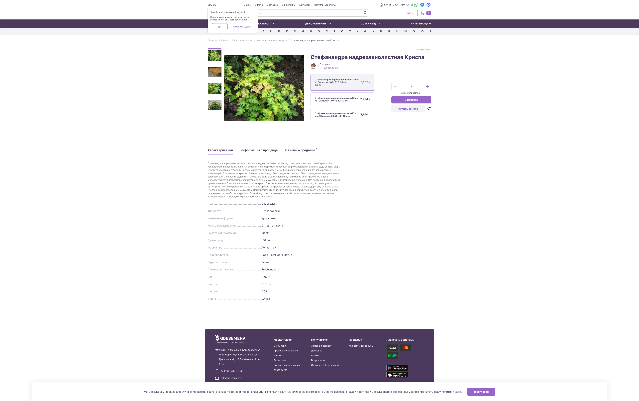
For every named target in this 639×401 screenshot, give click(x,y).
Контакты (304, 4)
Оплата (259, 4)
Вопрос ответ (318, 360)
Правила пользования (286, 350)
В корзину (411, 99)
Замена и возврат (321, 345)
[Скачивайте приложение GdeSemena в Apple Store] (402, 375)
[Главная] (231, 338)
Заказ (247, 4)
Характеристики (220, 150)
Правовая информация (287, 365)
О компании (288, 4)
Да (219, 26)
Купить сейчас (408, 108)
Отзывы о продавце (301, 150)
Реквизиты (280, 360)
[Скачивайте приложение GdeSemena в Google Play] (402, 368)
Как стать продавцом (361, 345)
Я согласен (481, 391)
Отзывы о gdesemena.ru (325, 365)
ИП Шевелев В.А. (329, 67)
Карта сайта (280, 369)
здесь (458, 391)
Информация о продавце (259, 150)
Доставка (272, 4)
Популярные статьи (325, 4)
